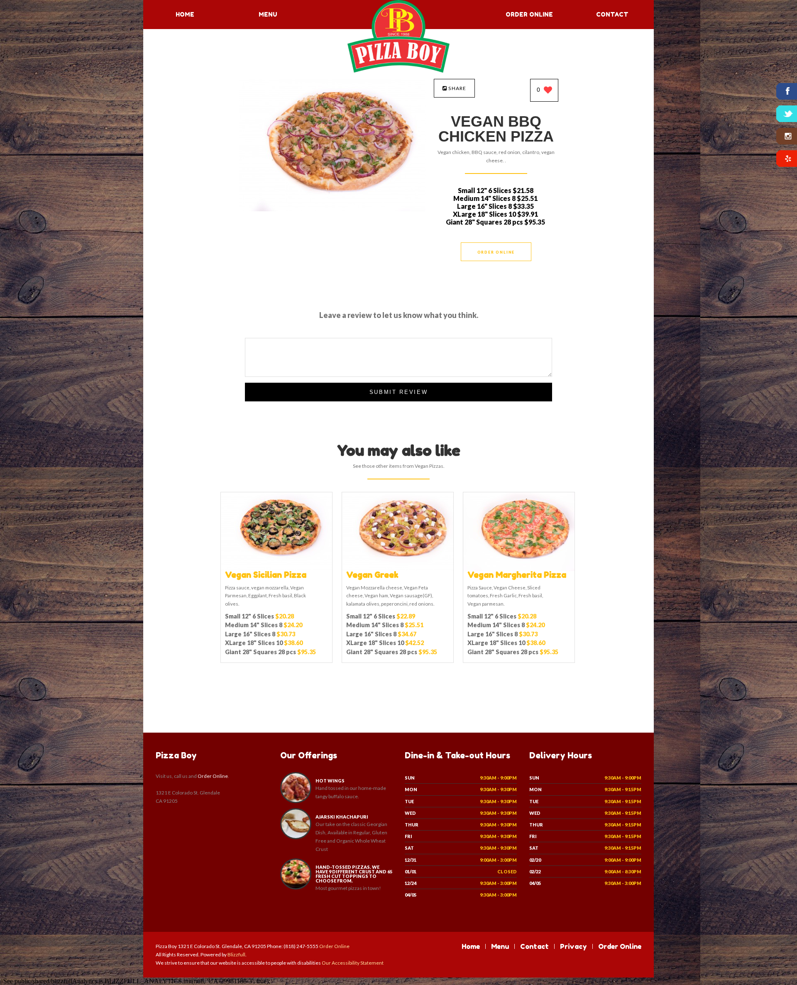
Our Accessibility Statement (352, 963)
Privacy (573, 946)
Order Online (529, 14)
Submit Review (398, 392)
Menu (268, 14)
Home (185, 14)
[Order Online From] (332, 209)
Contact (612, 14)
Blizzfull (236, 954)
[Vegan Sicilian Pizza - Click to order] (276, 569)
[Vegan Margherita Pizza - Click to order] (519, 569)
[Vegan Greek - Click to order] (397, 569)
